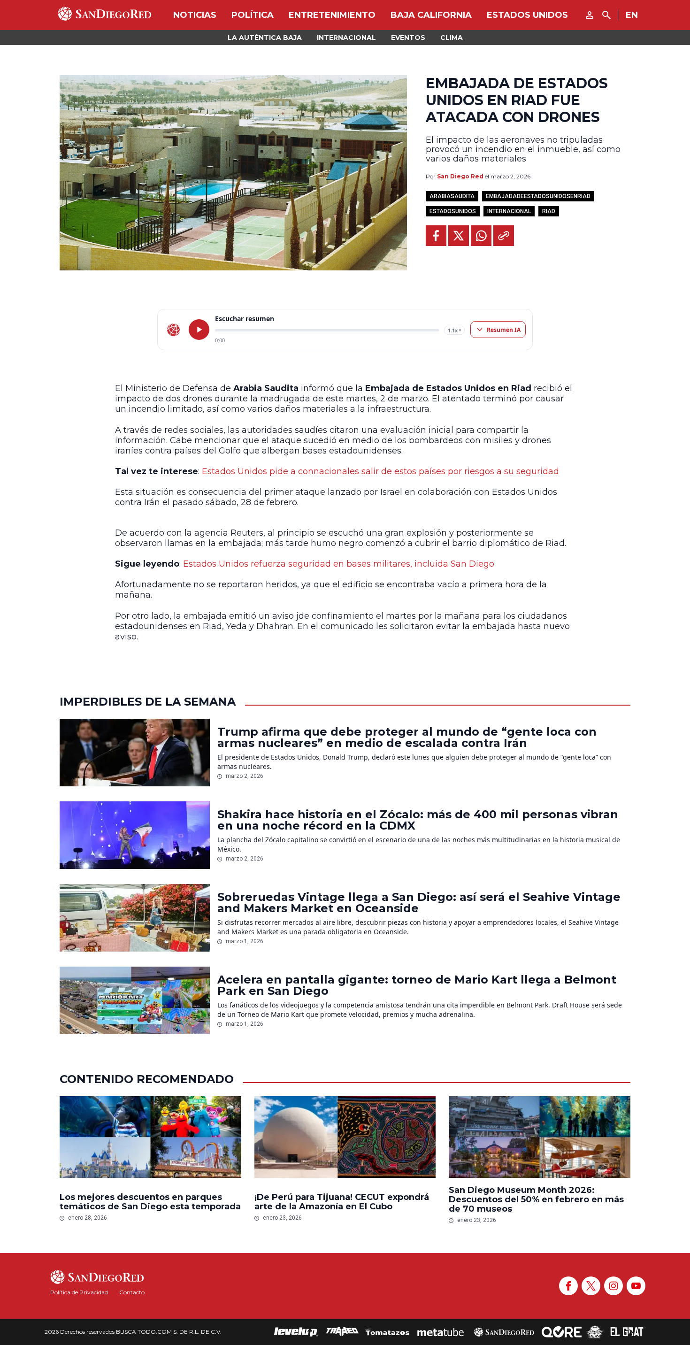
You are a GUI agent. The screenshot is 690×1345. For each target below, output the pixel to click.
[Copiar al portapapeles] (503, 235)
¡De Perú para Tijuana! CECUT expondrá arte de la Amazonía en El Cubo (341, 1201)
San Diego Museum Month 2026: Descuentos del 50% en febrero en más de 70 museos (536, 1199)
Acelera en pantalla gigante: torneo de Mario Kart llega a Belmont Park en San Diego (416, 985)
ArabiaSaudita (452, 196)
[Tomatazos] (387, 1331)
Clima (451, 37)
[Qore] (562, 1331)
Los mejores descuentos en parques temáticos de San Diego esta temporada (150, 1201)
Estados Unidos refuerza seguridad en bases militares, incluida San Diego (338, 564)
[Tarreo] (342, 1331)
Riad (548, 211)
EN (632, 15)
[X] (591, 1285)
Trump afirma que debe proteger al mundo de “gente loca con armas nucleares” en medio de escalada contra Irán (407, 737)
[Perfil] (589, 15)
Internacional (346, 37)
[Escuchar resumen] (199, 329)
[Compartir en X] (458, 235)
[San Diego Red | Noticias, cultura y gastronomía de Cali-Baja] (104, 15)
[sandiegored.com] (173, 329)
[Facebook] (568, 1285)
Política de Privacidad (79, 1292)
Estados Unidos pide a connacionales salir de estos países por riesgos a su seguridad (380, 471)
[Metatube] (440, 1331)
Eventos (408, 37)
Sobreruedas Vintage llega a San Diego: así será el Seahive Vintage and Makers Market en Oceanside (419, 903)
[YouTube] (636, 1285)
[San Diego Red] (504, 1331)
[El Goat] (626, 1331)
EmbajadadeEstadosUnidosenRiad (538, 196)
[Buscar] (606, 15)
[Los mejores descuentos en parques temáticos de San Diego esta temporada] (150, 1139)
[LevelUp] (296, 1331)
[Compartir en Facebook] (436, 235)
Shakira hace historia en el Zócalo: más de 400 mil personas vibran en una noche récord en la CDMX (417, 820)
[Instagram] (613, 1285)
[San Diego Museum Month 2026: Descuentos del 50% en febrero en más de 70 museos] (539, 1137)
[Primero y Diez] (595, 1331)
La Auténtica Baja (265, 37)
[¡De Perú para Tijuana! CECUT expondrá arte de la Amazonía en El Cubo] (345, 1139)
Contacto (132, 1292)
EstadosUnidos (452, 211)
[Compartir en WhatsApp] (481, 235)
